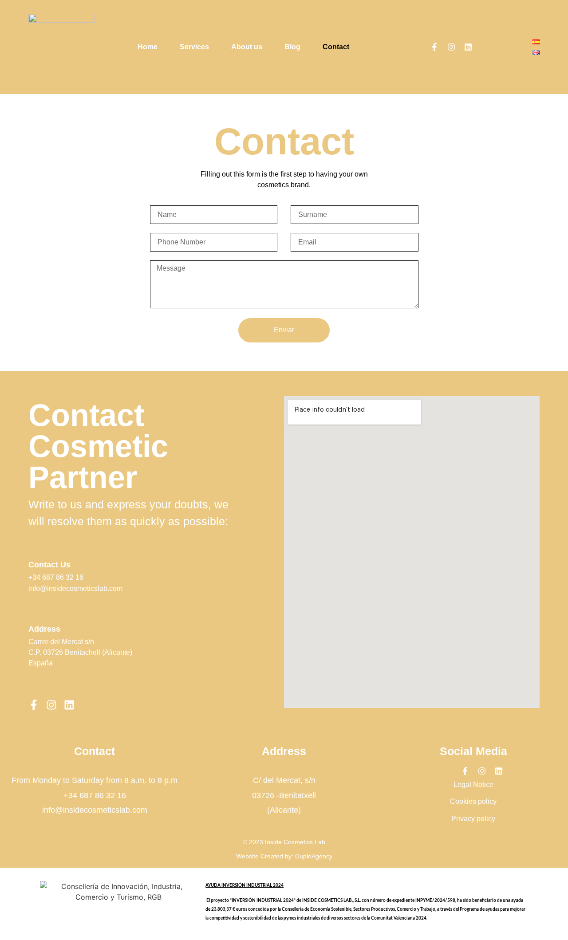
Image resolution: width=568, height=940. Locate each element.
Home (148, 47)
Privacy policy (473, 818)
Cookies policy (473, 801)
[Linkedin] (468, 47)
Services (194, 47)
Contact (336, 47)
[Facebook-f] (434, 47)
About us (246, 47)
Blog (292, 47)
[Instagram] (451, 47)
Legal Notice (473, 784)
